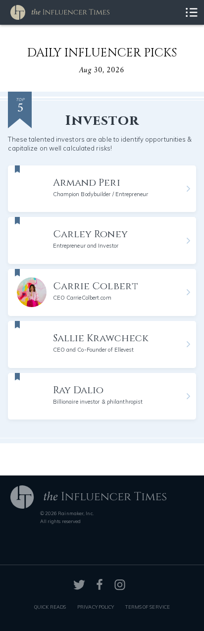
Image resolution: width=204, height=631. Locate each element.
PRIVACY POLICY (95, 607)
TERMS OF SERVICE (147, 607)
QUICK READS (50, 607)
